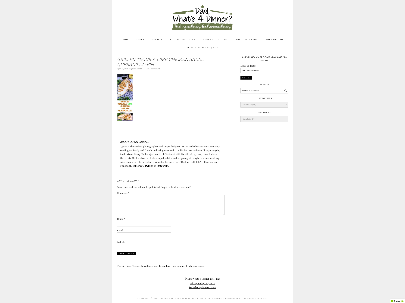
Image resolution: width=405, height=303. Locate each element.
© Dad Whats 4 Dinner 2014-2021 (202, 278)
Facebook (125, 165)
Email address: (248, 65)
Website (121, 242)
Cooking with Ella (190, 162)
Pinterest (138, 165)
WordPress (261, 298)
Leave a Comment (153, 69)
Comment (123, 193)
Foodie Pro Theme (170, 298)
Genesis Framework (227, 298)
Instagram (162, 165)
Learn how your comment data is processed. (183, 266)
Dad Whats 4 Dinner (202, 16)
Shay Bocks (191, 298)
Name (121, 218)
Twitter (149, 165)
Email (121, 230)
